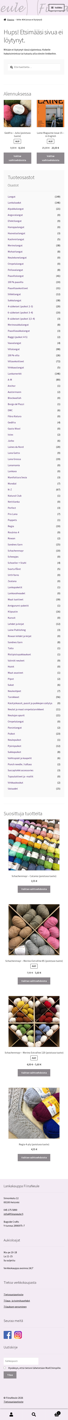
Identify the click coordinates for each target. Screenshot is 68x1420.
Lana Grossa (14, 459)
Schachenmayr (16, 550)
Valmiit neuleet (16, 660)
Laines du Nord (16, 446)
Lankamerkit (15, 373)
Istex (10, 434)
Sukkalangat (14, 300)
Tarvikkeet (13, 697)
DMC (10, 410)
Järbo (11, 440)
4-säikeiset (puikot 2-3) (20, 306)
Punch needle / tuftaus (20, 764)
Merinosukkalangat (18, 324)
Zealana (12, 581)
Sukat (11, 684)
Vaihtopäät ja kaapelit (20, 758)
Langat (11, 196)
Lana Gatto (14, 452)
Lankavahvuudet (16, 593)
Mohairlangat (15, 251)
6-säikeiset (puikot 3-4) (20, 312)
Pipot (11, 678)
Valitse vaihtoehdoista (17, 158)
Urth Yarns (13, 574)
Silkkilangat (14, 294)
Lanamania (14, 465)
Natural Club (15, 495)
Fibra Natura (14, 416)
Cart (52, 1412)
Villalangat (14, 349)
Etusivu (10, 19)
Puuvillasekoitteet (18, 288)
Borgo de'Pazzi (16, 404)
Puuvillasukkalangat (19, 330)
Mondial (12, 483)
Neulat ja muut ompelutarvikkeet (26, 709)
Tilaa (10, 1374)
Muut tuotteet (15, 599)
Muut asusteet (15, 672)
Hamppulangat (16, 227)
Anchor (11, 385)
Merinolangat (15, 245)
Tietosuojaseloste (13, 1294)
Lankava (12, 471)
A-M (10, 379)
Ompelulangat (16, 263)
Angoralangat (15, 214)
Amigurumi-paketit (18, 605)
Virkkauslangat (16, 367)
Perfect (12, 507)
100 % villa (13, 355)
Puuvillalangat (16, 275)
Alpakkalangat (16, 208)
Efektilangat (15, 220)
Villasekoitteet (16, 361)
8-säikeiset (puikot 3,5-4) (21, 318)
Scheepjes (13, 556)
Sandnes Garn (15, 544)
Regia (11, 526)
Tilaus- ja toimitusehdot (17, 1300)
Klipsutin (13, 611)
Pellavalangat (15, 269)
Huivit (11, 666)
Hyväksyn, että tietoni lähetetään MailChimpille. (34, 1367)
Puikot (11, 733)
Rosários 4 (13, 532)
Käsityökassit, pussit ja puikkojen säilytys (30, 703)
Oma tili (11, 1414)
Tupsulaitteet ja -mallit (20, 776)
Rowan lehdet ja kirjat (19, 636)
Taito (11, 648)
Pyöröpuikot (14, 746)
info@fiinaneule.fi (13, 1214)
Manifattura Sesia (17, 477)
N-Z (10, 489)
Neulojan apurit (16, 715)
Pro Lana (12, 514)
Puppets (12, 520)
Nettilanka (14, 501)
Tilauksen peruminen (15, 1306)
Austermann (14, 391)
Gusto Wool (14, 428)
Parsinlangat (15, 727)
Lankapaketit (15, 587)
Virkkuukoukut (15, 782)
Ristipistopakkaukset (19, 654)
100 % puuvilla (15, 282)
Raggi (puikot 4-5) (17, 337)
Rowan (11, 538)
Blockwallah (14, 397)
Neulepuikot (14, 739)
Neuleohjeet (14, 691)
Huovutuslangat (16, 233)
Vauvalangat (14, 343)
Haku (34, 1414)
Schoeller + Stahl (17, 562)
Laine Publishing (17, 629)
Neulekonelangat (17, 257)
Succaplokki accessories (20, 770)
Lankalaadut (14, 202)
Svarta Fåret (14, 568)
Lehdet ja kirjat (16, 623)
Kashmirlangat (16, 239)
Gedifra (12, 422)
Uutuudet (13, 788)
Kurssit (11, 617)
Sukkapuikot (14, 752)
